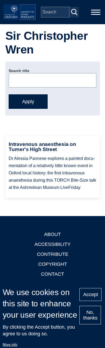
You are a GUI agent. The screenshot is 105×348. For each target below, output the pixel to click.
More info (10, 345)
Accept (90, 294)
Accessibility (52, 244)
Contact (52, 274)
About (52, 234)
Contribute (52, 254)
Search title (19, 71)
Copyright (52, 264)
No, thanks (90, 315)
